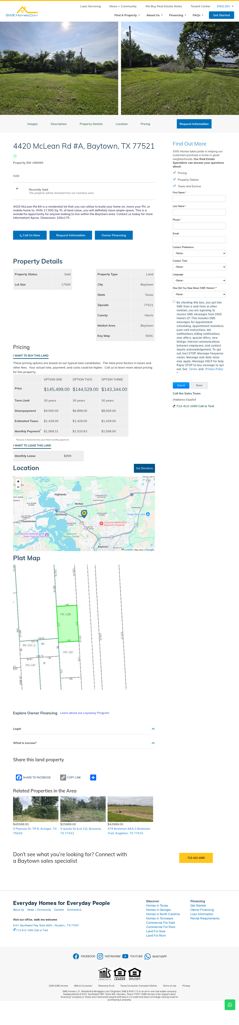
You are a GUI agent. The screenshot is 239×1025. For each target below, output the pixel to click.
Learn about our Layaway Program (84, 713)
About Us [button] (153, 15)
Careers (59, 909)
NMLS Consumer (83, 985)
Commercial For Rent (160, 927)
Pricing (145, 124)
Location (122, 124)
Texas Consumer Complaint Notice (138, 985)
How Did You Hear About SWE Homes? (195, 288)
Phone (177, 219)
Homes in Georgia (158, 910)
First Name (179, 192)
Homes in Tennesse (159, 918)
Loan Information (201, 914)
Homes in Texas (157, 905)
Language (178, 274)
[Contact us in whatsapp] (230, 1004)
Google (149, 549)
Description (59, 124)
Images (32, 124)
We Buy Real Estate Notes (163, 6)
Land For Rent (156, 935)
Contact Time (180, 260)
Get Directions (144, 468)
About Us (18, 909)
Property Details (91, 124)
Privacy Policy (214, 369)
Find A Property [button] (126, 15)
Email (176, 233)
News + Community (123, 6)
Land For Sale (156, 931)
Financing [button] (176, 15)
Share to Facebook (37, 777)
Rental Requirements (204, 918)
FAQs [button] (197, 15)
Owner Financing (114, 235)
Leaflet (128, 549)
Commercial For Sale (160, 922)
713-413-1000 (196, 858)
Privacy (186, 985)
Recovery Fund (106, 985)
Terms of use (169, 985)
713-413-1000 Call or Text (195, 406)
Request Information (70, 235)
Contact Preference (183, 247)
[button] (181, 385)
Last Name (179, 206)
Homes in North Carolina (163, 914)
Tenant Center (200, 6)
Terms (193, 369)
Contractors (74, 909)
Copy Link (74, 777)
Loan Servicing (90, 6)
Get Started (221, 15)
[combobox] (199, 253)
